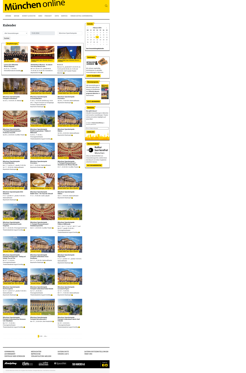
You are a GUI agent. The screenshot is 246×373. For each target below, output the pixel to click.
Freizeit (48, 16)
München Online (14, 370)
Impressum (35, 354)
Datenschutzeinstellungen (96, 352)
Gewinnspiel (9, 352)
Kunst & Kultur (29, 16)
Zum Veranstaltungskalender (95, 48)
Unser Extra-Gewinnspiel (81, 16)
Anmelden (90, 132)
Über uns (88, 354)
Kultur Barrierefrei (94, 165)
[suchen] (106, 6)
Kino (40, 16)
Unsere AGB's (63, 354)
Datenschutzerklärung (97, 122)
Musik (17, 16)
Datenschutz (63, 352)
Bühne (8, 16)
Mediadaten (36, 352)
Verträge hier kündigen (14, 356)
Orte (57, 16)
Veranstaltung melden (41, 356)
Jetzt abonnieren (93, 101)
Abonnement (9, 354)
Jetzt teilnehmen (93, 76)
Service (64, 16)
